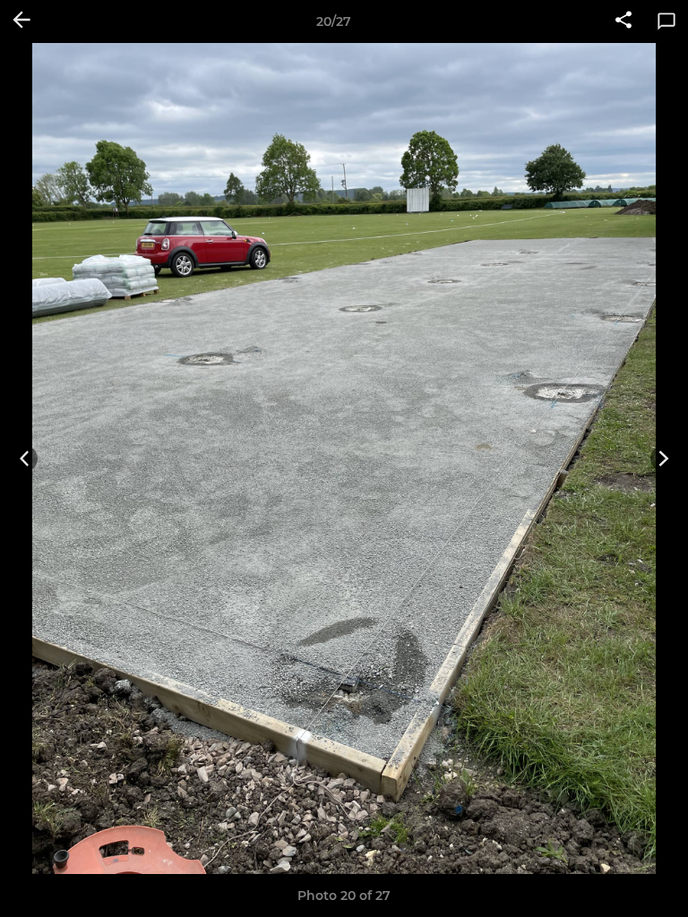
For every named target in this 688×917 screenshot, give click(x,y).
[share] (623, 21)
